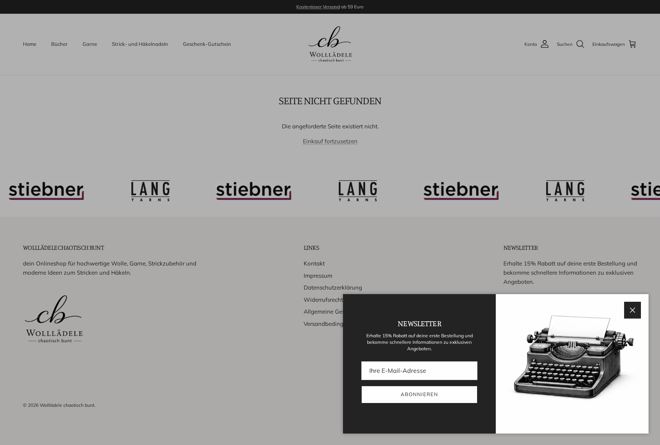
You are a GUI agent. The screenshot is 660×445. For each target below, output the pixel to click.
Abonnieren (419, 394)
